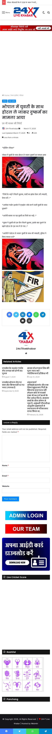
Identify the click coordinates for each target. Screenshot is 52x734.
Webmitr (34, 723)
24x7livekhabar (12, 129)
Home (6, 95)
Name (5, 465)
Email (5, 476)
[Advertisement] (26, 61)
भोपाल (21, 95)
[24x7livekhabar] (26, 12)
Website (5, 486)
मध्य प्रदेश (14, 95)
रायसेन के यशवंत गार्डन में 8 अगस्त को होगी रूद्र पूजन (12, 371)
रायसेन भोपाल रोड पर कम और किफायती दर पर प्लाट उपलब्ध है (13, 385)
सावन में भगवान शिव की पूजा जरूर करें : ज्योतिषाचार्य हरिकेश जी (38, 371)
